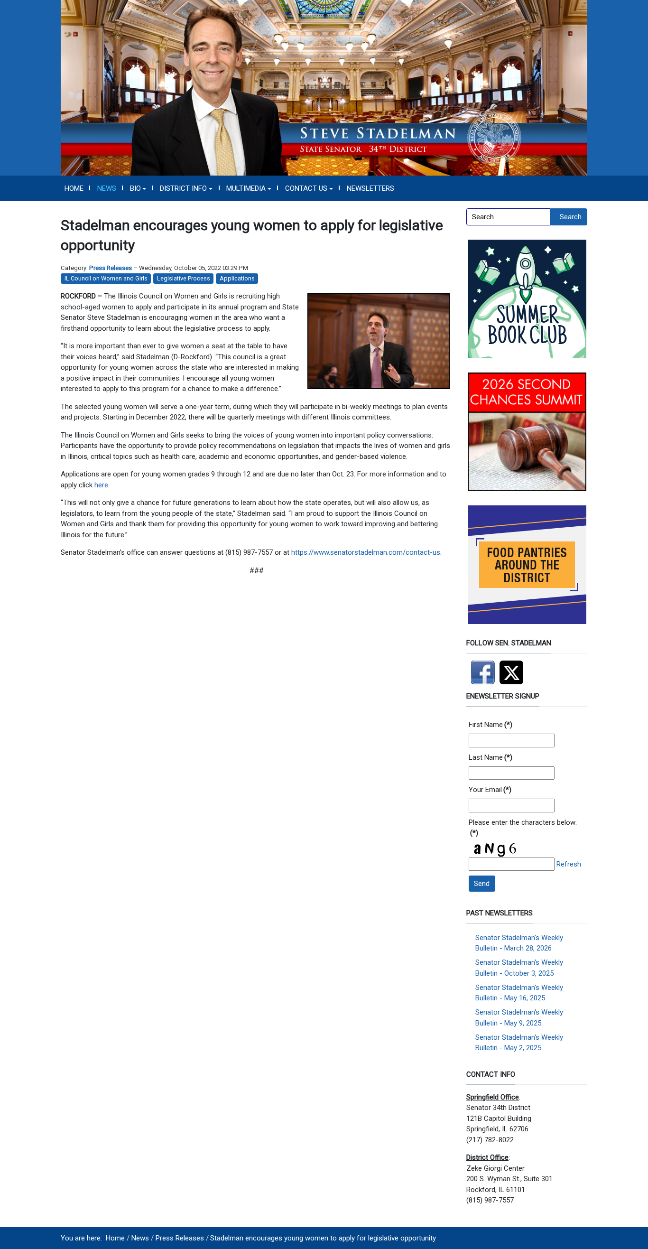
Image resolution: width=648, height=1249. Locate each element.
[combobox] (508, 216)
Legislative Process (183, 278)
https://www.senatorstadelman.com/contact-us (365, 552)
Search (571, 217)
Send (482, 883)
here (101, 485)
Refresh (568, 864)
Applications (237, 278)
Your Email (490, 789)
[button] (138, 188)
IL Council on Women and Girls (106, 278)
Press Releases (110, 267)
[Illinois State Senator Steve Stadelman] (324, 87)
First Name (490, 724)
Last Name (490, 757)
